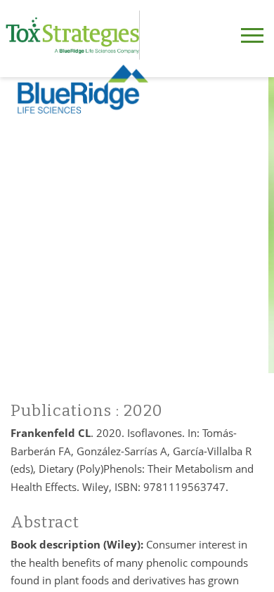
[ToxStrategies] (73, 35)
